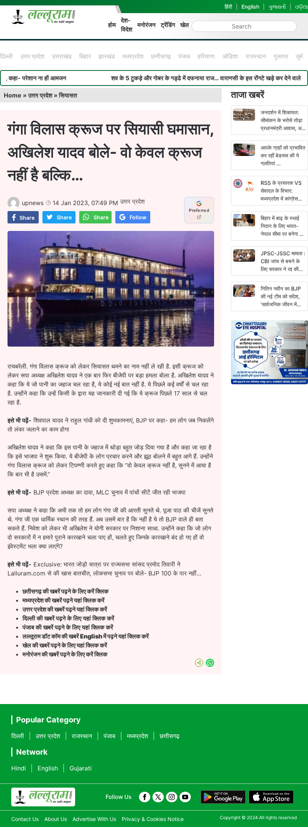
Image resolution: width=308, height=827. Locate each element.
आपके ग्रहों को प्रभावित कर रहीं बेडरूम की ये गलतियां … (283, 155)
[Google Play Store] (223, 797)
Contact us (25, 819)
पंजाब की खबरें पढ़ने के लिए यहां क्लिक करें (68, 627)
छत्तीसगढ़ (161, 56)
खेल (184, 24)
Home (12, 95)
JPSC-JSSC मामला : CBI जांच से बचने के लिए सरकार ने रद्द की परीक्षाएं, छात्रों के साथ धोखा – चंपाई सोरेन (283, 269)
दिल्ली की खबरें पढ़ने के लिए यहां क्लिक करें (68, 618)
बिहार (85, 56)
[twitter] (158, 797)
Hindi (18, 768)
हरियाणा (206, 56)
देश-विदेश (126, 24)
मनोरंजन (146, 24)
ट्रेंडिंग (168, 24)
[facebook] (145, 797)
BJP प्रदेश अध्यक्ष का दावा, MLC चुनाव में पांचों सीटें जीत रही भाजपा (109, 492)
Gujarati (80, 768)
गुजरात (280, 56)
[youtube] (185, 797)
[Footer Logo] (43, 797)
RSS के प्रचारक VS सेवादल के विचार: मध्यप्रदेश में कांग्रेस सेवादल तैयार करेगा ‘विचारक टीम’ (281, 198)
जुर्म (299, 56)
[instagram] (172, 797)
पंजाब (184, 56)
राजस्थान (256, 56)
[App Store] (271, 797)
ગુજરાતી (277, 6)
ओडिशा (230, 56)
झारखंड (106, 56)
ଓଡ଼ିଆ (301, 6)
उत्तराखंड (62, 56)
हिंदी (228, 6)
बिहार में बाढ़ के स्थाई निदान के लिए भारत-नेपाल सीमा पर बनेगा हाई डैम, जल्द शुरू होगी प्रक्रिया (283, 234)
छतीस (66, 591)
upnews (33, 203)
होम (112, 24)
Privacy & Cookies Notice (153, 819)
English (250, 6)
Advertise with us (94, 819)
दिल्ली (6, 56)
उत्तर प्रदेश (32, 56)
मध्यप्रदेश (132, 56)
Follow (138, 217)
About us (55, 819)
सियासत (68, 95)
